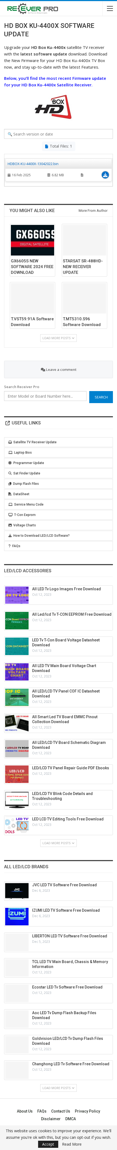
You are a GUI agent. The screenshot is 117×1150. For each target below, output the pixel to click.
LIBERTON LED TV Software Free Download (69, 936)
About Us (25, 1111)
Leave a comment (60, 369)
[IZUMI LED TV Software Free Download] (17, 916)
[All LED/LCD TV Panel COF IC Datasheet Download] (17, 697)
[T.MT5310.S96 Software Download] (84, 298)
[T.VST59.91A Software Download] (32, 298)
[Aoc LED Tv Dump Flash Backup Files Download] (17, 1019)
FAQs (16, 546)
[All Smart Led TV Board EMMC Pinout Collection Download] (17, 723)
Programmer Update (28, 463)
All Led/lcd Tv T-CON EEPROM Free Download (72, 614)
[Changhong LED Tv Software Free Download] (17, 1070)
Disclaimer (51, 1119)
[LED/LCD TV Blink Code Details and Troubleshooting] (17, 800)
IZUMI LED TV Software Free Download (66, 910)
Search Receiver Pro (21, 386)
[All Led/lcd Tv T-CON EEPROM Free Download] (17, 620)
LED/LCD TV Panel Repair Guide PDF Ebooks (70, 768)
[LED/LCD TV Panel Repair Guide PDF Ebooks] (17, 774)
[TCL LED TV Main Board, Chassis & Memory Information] (17, 968)
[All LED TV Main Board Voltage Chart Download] (17, 672)
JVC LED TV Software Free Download (64, 885)
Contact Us (60, 1111)
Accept (48, 1144)
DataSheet (21, 494)
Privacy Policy (87, 1111)
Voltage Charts (24, 525)
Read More (72, 1144)
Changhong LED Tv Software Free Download (70, 1064)
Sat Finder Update (26, 473)
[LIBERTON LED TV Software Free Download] (17, 942)
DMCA (70, 1119)
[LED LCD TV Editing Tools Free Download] (17, 825)
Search (101, 397)
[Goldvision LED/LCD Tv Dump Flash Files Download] (17, 1045)
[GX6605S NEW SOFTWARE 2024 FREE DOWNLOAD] (32, 240)
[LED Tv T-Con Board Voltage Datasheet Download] (17, 646)
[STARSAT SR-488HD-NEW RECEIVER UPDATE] (84, 240)
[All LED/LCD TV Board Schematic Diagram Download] (17, 749)
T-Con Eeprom (25, 515)
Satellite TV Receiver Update (35, 442)
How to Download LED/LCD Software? (41, 536)
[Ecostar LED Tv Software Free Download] (17, 993)
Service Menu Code (29, 504)
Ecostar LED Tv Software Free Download (67, 987)
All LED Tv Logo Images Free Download (66, 589)
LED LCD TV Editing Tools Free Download (68, 819)
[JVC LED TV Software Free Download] (17, 891)
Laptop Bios (23, 452)
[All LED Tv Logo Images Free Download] (17, 595)
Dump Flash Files (26, 484)
